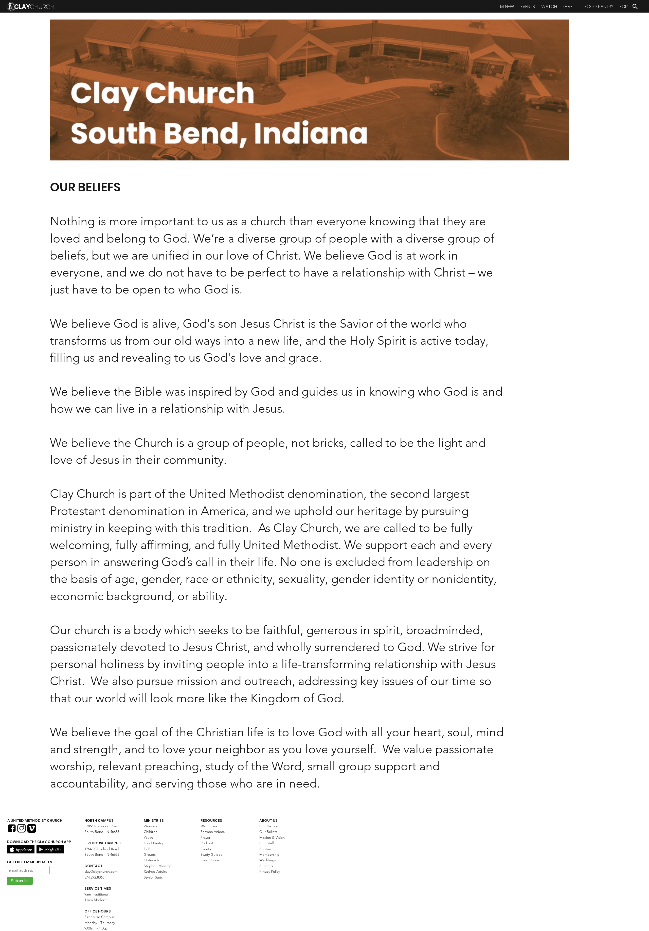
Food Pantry (153, 843)
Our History (268, 826)
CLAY (34, 7)
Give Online (210, 860)
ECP (624, 6)
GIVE (567, 6)
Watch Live (209, 826)
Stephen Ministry (157, 866)
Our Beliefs (268, 831)
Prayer (205, 837)
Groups (150, 854)
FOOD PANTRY (599, 6)
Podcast (207, 843)
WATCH (549, 6)
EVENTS (527, 6)
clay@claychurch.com (101, 871)
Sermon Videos (213, 831)
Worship (150, 826)
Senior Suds (153, 877)
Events (206, 849)
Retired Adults (155, 871)
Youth (148, 837)
